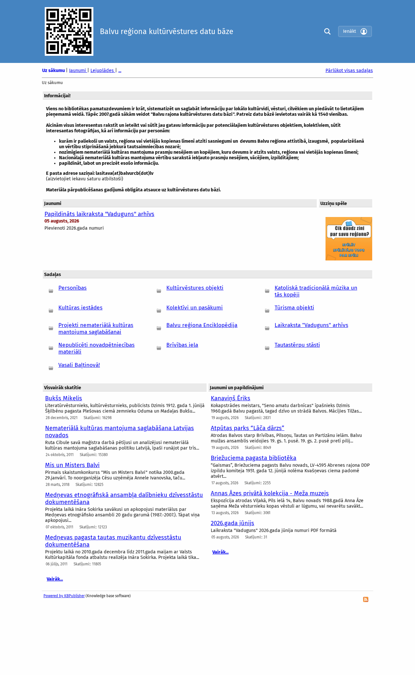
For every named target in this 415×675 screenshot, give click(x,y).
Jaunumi (78, 70)
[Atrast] (326, 31)
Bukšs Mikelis (63, 398)
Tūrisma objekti (294, 307)
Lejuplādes (102, 70)
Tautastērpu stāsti (297, 345)
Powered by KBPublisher (64, 596)
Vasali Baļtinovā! (79, 365)
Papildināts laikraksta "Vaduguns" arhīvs (99, 214)
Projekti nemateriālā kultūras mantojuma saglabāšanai (95, 328)
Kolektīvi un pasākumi (194, 307)
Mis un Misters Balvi (72, 465)
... (119, 70)
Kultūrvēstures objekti (194, 287)
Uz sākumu (54, 70)
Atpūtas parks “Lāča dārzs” (247, 428)
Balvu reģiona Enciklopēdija (201, 325)
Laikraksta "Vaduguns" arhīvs (311, 325)
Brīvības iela (182, 345)
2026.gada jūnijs (232, 523)
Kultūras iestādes (80, 307)
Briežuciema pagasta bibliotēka (253, 458)
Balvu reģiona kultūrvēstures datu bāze (166, 31)
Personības (72, 287)
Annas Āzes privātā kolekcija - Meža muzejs (270, 493)
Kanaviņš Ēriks (230, 398)
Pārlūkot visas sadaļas (349, 70)
